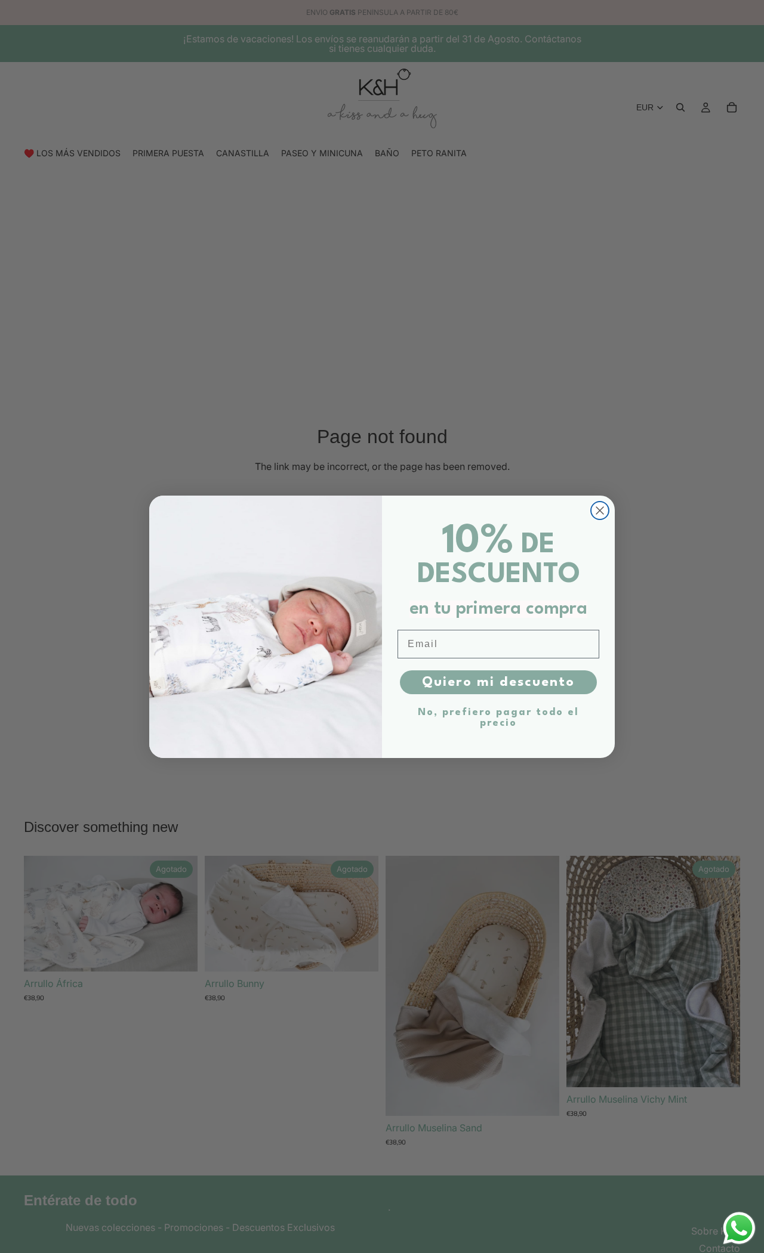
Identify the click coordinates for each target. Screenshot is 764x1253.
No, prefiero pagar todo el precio (498, 717)
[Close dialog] (600, 510)
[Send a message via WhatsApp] (739, 1228)
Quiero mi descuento (498, 682)
